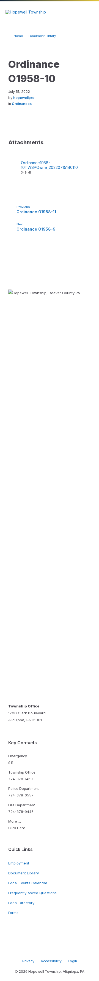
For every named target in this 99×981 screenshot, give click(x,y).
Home (18, 36)
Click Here (16, 828)
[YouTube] (62, 949)
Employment (18, 863)
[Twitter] (53, 949)
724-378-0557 (21, 795)
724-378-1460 (20, 779)
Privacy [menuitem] (28, 961)
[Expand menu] (89, 12)
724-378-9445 (21, 812)
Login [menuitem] (72, 961)
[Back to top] (86, 945)
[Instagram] (45, 949)
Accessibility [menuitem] (51, 961)
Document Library (42, 36)
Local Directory (21, 903)
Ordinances (22, 104)
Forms (13, 912)
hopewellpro (23, 98)
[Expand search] (72, 12)
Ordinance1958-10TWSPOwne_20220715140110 (49, 165)
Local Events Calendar (27, 883)
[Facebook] (37, 949)
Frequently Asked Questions (32, 893)
